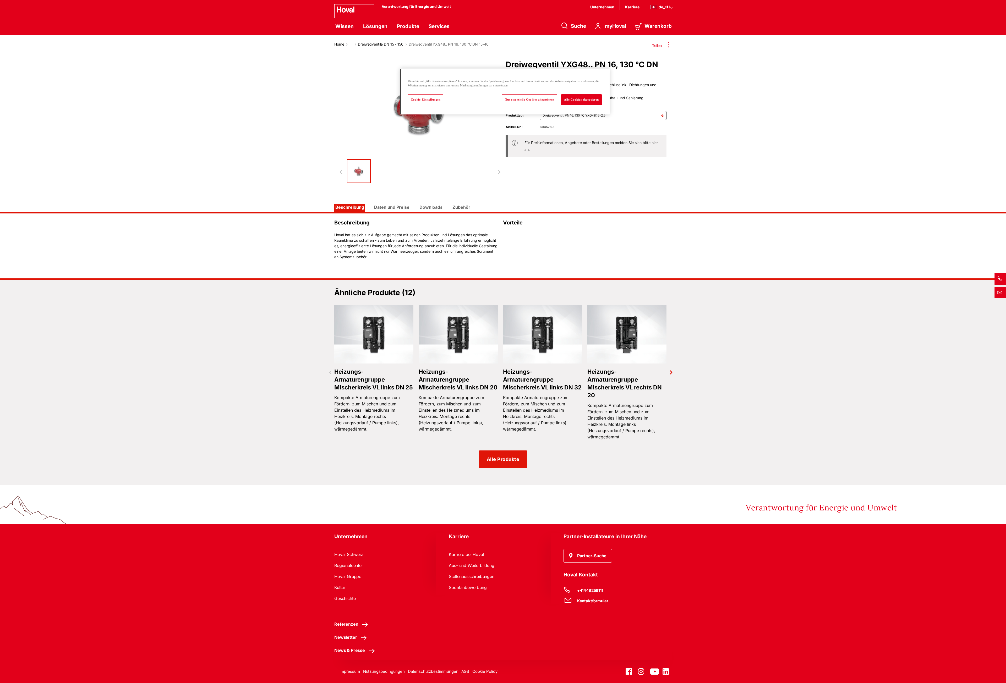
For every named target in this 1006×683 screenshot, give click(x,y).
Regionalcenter (348, 565)
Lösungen (375, 26)
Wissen (344, 26)
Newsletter (345, 637)
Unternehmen (602, 7)
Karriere (632, 7)
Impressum (350, 671)
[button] (588, 556)
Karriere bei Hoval (466, 554)
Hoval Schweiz (348, 554)
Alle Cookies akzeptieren (581, 99)
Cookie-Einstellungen (425, 99)
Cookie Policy (484, 671)
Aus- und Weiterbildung (471, 565)
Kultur (339, 587)
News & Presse (349, 650)
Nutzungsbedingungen (384, 671)
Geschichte (345, 598)
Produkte (408, 26)
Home (339, 44)
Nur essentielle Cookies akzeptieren (529, 99)
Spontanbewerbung (467, 587)
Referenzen (346, 624)
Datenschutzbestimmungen (433, 671)
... (351, 44)
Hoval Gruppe (347, 576)
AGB (465, 671)
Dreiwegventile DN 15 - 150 (380, 44)
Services (439, 26)
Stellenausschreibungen (471, 576)
